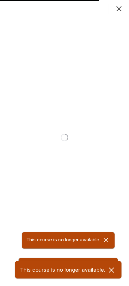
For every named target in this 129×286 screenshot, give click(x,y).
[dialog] (64, 143)
